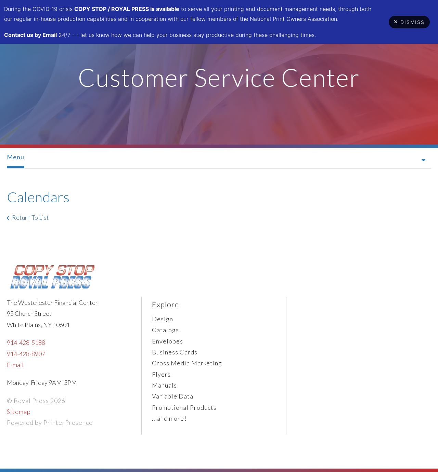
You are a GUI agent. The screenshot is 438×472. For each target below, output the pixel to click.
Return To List (30, 217)
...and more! (169, 418)
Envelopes (167, 341)
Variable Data (172, 396)
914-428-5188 (26, 342)
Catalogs (165, 330)
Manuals (164, 385)
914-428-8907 (26, 354)
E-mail (15, 364)
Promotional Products (184, 407)
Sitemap (19, 411)
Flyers (161, 374)
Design (162, 319)
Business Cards (174, 352)
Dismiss (412, 22)
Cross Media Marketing (187, 363)
